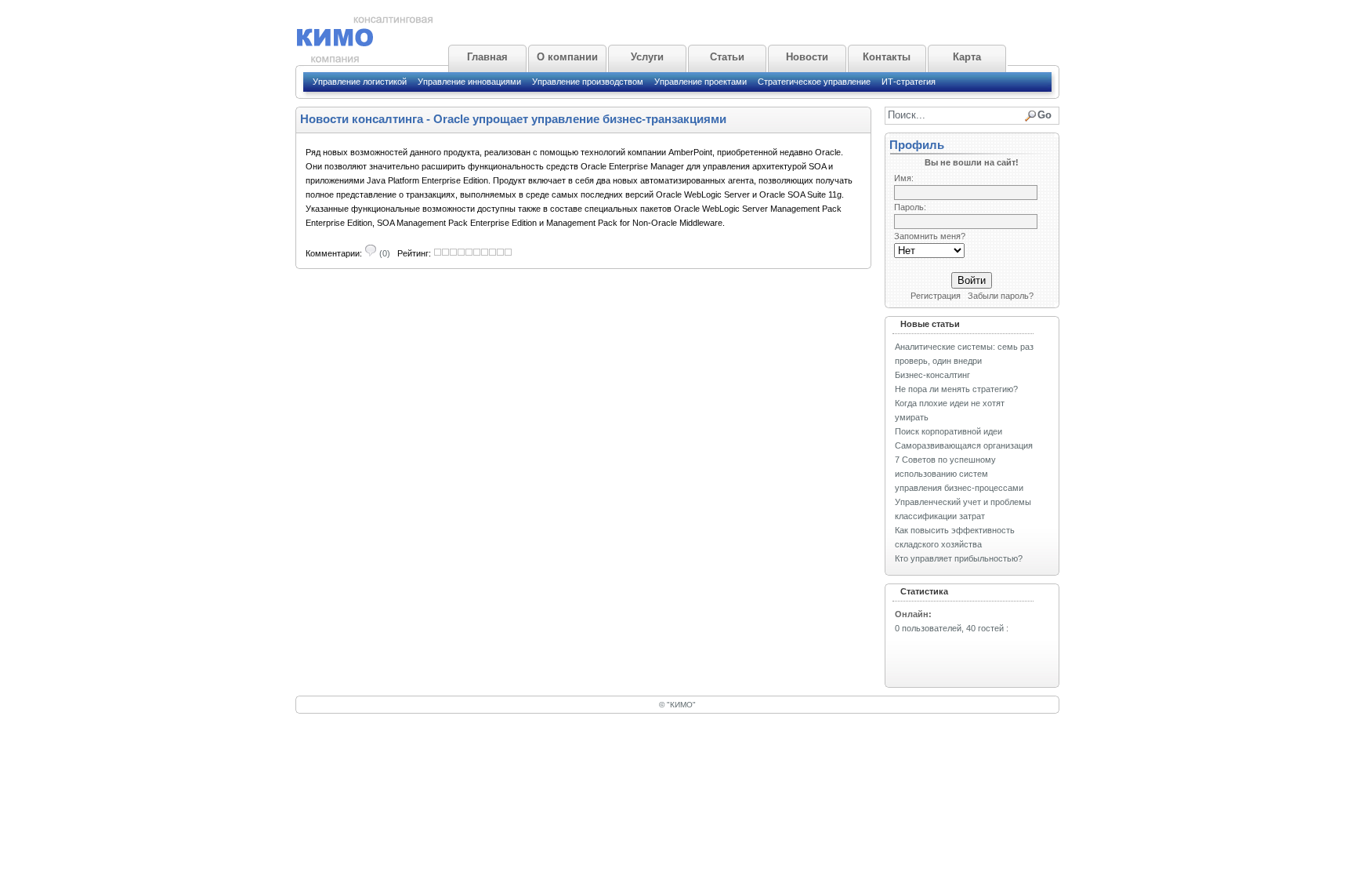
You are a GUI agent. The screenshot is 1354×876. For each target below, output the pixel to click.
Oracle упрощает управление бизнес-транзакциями (579, 118)
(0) (383, 253)
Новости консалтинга (361, 118)
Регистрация (936, 295)
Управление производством (587, 81)
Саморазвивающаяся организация (964, 445)
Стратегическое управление (814, 81)
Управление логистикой (360, 81)
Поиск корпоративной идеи (948, 431)
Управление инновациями (469, 81)
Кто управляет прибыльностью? (959, 558)
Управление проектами (700, 81)
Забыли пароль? (1001, 295)
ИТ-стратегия (909, 81)
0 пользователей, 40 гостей (949, 628)
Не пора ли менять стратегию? (956, 389)
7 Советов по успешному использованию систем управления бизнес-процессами (959, 474)
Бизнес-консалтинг (932, 375)
